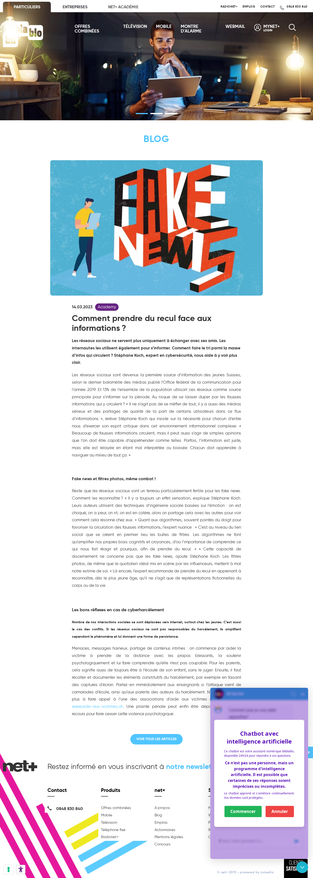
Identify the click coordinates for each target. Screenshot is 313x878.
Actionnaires (165, 830)
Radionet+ (229, 6)
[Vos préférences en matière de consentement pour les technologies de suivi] (8, 869)
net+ (160, 790)
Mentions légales (169, 837)
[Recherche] (292, 29)
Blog (158, 815)
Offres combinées (87, 29)
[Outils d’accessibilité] (20, 869)
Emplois (249, 6)
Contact (267, 6)
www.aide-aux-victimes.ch (97, 706)
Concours (162, 844)
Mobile (164, 26)
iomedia (266, 872)
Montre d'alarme (191, 29)
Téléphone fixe (113, 830)
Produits (110, 790)
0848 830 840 (297, 6)
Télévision (135, 26)
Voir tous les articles (156, 739)
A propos (162, 808)
